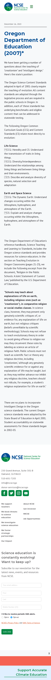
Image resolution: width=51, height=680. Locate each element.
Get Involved (29, 509)
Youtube (26, 493)
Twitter (11, 493)
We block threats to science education (9, 515)
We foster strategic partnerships (7, 533)
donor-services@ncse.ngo (14, 487)
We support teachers (6, 505)
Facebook (4, 493)
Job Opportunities (31, 519)
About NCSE (28, 504)
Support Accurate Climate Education (31, 672)
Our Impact (6, 541)
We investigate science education (9, 523)
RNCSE (26, 514)
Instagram (19, 493)
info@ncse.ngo (9, 483)
